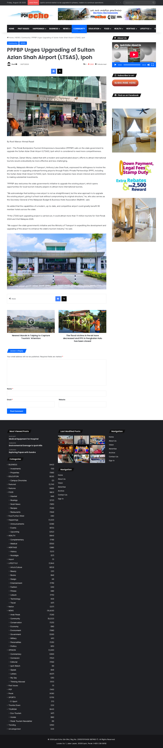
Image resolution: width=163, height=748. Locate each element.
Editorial (13, 662)
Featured (12, 484)
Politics (13, 646)
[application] (134, 54)
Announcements (17, 524)
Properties (14, 472)
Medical (13, 543)
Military (13, 638)
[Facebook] (53, 71)
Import (11, 559)
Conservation (16, 622)
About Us (61, 479)
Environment (15, 630)
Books (13, 575)
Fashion (13, 587)
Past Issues (23, 28)
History (13, 551)
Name (10, 389)
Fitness (13, 591)
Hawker (13, 496)
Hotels (13, 717)
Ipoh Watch (15, 666)
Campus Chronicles (18, 480)
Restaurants (15, 512)
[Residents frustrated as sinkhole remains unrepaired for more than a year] (65, 459)
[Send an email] (16, 64)
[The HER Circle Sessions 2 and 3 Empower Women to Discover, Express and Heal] (65, 449)
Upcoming (14, 532)
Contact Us (62, 495)
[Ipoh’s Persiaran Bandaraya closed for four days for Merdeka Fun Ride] (65, 440)
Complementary (17, 540)
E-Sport (13, 701)
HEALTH (117, 28)
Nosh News (15, 504)
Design (13, 579)
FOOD (106, 28)
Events (13, 528)
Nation (11, 607)
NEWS (66, 28)
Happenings (13, 520)
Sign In (61, 499)
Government (15, 634)
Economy (14, 626)
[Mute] (148, 64)
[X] (59, 71)
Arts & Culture (16, 567)
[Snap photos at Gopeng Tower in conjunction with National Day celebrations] (81, 449)
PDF (10, 689)
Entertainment (16, 583)
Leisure (13, 595)
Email (10, 400)
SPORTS (12, 697)
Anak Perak (15, 614)
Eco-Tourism (15, 713)
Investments (15, 469)
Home (11, 28)
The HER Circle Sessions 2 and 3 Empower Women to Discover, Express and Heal (72, 3)
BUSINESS (53, 28)
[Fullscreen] (152, 64)
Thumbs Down (14, 705)
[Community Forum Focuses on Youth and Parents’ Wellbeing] (81, 440)
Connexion (14, 658)
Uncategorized (15, 729)
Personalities (15, 642)
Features (12, 488)
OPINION (12, 650)
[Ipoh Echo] (30, 15)
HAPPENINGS (38, 28)
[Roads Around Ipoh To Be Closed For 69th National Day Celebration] (97, 459)
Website (62, 400)
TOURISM (13, 709)
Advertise (62, 487)
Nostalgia (14, 555)
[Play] (115, 64)
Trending (12, 725)
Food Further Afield (16, 516)
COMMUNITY (79, 28)
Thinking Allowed (17, 682)
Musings (13, 500)
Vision (60, 483)
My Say (13, 678)
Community (25, 38)
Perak (11, 693)
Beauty (13, 571)
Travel (13, 603)
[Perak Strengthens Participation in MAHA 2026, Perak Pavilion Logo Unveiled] (81, 459)
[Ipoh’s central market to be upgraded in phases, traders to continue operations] (97, 440)
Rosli (13, 64)
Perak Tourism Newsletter (21, 721)
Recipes (13, 508)
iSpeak (13, 670)
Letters (13, 674)
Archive (61, 491)
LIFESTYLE (145, 28)
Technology (15, 599)
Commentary (15, 654)
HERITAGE (130, 28)
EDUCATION (94, 28)
